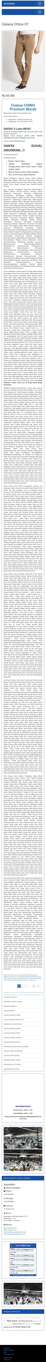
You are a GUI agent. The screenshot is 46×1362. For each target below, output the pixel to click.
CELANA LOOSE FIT (10, 997)
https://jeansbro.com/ (10, 1228)
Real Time (22, 1275)
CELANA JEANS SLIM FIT (12, 1033)
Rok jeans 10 (8, 1324)
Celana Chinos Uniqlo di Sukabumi (21, 1251)
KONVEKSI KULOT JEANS (12, 1064)
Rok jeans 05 (27, 1321)
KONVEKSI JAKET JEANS (12, 1060)
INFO (5, 1352)
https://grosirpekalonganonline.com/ (15, 1232)
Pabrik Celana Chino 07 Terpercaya (25, 980)
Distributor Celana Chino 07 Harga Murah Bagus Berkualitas (20, 976)
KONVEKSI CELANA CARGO (13, 1001)
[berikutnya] (39, 986)
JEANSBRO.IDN (9, 1209)
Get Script (16, 1275)
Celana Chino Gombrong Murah (20, 1260)
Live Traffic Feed (23, 1246)
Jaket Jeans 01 (19, 1323)
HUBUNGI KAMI (9, 1354)
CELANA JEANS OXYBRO (12, 1015)
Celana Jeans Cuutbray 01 (22, 1319)
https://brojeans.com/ (10, 1230)
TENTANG (7, 1360)
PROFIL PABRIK (9, 1350)
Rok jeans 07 (30, 1324)
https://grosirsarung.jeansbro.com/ (14, 1234)
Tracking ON (29, 1275)
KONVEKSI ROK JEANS (11, 1069)
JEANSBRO (9, 3)
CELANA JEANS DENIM (11, 1055)
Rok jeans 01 (9, 1317)
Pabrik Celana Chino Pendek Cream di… (22, 1271)
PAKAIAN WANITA (9, 1011)
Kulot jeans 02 (22, 1326)
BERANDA (7, 1348)
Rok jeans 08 (37, 1321)
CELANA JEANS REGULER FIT (14, 1019)
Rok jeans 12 (14, 1320)
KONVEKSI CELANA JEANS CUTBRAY (16, 1046)
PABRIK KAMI (8, 1358)
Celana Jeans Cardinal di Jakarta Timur (22, 1266)
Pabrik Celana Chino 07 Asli (25, 978)
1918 (33, 986)
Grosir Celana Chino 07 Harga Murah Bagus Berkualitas (22, 975)
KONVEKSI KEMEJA (10, 1006)
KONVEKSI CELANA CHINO (13, 1024)
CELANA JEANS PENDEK (12, 1028)
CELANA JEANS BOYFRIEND (13, 1051)
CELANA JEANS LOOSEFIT (13, 1038)
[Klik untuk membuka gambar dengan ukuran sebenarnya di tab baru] (23, 61)
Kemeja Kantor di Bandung (18, 1256)
